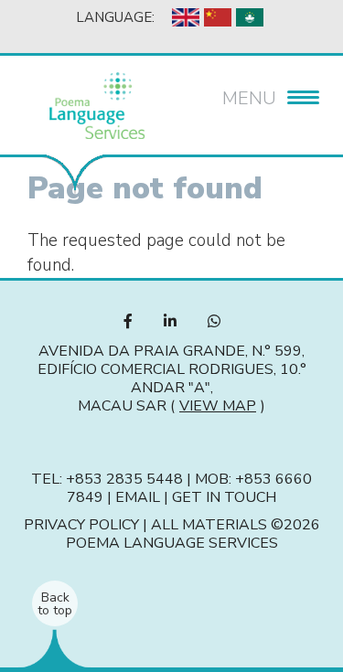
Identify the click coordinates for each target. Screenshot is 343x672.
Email (137, 497)
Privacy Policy (81, 525)
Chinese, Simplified (217, 17)
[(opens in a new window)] (128, 322)
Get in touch (224, 497)
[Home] (96, 105)
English (185, 17)
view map (217, 406)
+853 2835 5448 (124, 479)
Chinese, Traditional (249, 17)
